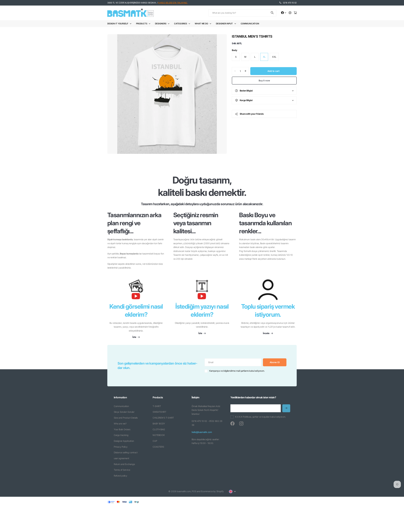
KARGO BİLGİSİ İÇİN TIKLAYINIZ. (172, 2)
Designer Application (124, 441)
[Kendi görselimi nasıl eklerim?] (136, 290)
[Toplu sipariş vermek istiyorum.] (268, 289)
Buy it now (264, 80)
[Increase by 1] (245, 71)
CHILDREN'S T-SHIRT (163, 417)
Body (234, 50)
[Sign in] (290, 13)
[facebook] (232, 424)
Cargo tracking (121, 435)
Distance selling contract (126, 452)
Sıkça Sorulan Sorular (124, 411)
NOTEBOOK (159, 435)
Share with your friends (252, 113)
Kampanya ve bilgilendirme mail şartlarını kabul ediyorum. (237, 370)
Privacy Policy (120, 446)
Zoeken (272, 12)
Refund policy (120, 475)
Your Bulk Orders (122, 429)
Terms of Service (122, 469)
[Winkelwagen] (295, 13)
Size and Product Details (126, 417)
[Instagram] (241, 424)
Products (141, 23)
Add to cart (273, 71)
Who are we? (120, 423)
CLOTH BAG (159, 429)
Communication (250, 23)
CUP (155, 441)
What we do (201, 23)
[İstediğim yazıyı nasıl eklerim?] (202, 290)
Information (120, 397)
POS (194, 491)
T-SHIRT (157, 406)
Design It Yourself (117, 23)
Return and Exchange (124, 464)
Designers (160, 23)
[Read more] (283, 13)
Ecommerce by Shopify (212, 491)
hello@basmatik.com (202, 432)
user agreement (121, 458)
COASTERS (158, 446)
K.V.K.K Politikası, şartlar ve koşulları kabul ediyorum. (260, 416)
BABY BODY (159, 423)
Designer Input (224, 23)
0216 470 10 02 (290, 2)
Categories (180, 23)
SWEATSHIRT (159, 411)
